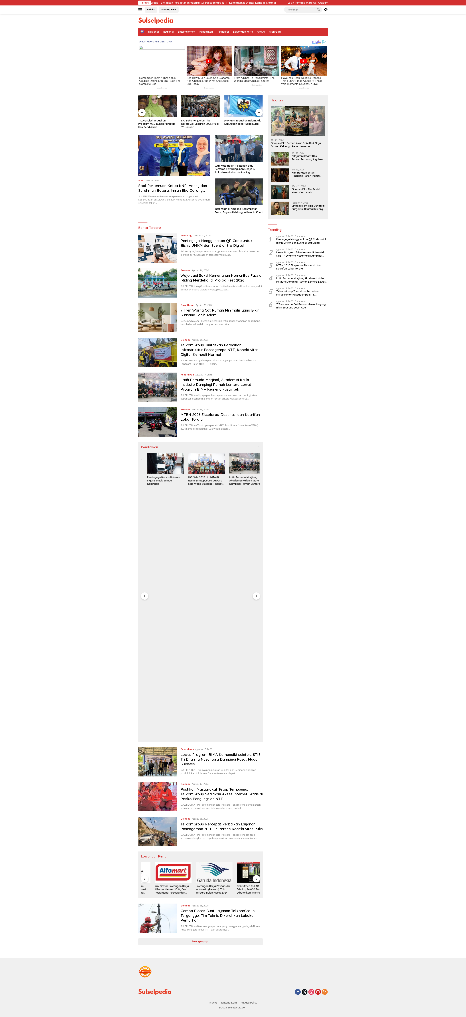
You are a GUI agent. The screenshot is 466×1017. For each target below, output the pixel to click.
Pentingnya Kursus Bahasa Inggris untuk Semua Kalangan (157, 480)
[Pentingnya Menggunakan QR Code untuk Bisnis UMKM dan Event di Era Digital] (157, 248)
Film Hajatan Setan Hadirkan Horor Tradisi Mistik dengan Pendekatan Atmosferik (308, 174)
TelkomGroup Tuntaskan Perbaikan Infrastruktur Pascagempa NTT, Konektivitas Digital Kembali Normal (219, 350)
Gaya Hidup (187, 305)
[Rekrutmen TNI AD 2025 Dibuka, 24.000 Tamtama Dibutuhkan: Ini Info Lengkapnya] (241, 872)
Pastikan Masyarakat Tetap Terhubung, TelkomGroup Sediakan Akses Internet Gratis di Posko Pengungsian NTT (222, 794)
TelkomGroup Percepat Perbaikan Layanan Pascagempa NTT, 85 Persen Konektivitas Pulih (222, 826)
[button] (318, 9)
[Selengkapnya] (258, 447)
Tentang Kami (168, 9)
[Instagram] (311, 992)
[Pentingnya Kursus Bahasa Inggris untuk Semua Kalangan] (159, 463)
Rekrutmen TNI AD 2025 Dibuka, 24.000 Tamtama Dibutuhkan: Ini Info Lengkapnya (238, 889)
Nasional (153, 31)
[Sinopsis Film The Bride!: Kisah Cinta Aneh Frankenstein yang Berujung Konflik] (280, 192)
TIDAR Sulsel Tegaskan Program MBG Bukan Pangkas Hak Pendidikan (156, 124)
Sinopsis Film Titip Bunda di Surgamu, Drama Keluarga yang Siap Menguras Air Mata (308, 207)
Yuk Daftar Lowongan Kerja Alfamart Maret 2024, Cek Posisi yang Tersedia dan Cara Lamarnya (158, 889)
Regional (168, 31)
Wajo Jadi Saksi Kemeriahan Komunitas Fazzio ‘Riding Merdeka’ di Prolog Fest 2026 (221, 277)
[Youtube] (318, 992)
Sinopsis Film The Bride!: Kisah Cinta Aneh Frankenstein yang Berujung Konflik (306, 191)
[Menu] (140, 10)
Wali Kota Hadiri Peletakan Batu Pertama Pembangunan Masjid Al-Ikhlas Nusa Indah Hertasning (235, 169)
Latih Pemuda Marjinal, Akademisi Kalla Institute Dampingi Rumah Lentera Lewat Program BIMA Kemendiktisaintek (304, 2)
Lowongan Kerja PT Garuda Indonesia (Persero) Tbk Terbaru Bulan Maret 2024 (199, 889)
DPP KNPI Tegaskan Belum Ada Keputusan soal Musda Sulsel (242, 122)
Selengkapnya (200, 941)
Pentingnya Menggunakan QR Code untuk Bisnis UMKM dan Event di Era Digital (216, 243)
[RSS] (325, 992)
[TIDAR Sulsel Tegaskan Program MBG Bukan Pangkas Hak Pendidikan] (157, 106)
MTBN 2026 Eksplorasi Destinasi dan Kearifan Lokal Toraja (298, 267)
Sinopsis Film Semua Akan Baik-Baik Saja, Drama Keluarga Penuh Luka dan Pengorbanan (296, 144)
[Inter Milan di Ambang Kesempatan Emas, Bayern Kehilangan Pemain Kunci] (239, 191)
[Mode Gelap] (326, 10)
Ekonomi (185, 270)
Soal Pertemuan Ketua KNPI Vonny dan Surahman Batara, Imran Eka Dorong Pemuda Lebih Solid (172, 190)
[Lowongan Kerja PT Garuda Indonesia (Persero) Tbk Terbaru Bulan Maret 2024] (200, 872)
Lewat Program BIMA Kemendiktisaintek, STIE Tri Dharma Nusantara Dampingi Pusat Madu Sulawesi (220, 759)
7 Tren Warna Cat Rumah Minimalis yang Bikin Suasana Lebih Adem (301, 306)
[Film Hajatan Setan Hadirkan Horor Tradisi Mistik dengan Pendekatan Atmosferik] (280, 175)
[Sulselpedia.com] (155, 20)
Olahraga (275, 31)
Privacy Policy (249, 1002)
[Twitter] (304, 992)
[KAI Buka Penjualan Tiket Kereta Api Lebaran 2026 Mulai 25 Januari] (200, 106)
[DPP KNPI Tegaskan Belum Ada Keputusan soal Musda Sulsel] (243, 106)
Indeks (151, 9)
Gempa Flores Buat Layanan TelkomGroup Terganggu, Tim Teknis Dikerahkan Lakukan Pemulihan (218, 915)
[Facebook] (298, 992)
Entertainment (186, 31)
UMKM (261, 31)
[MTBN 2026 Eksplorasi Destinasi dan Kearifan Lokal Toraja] (157, 422)
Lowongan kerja (243, 31)
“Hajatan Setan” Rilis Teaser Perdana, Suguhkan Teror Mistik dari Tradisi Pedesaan (308, 157)
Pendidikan (206, 31)
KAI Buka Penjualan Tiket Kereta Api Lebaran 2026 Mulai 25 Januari (200, 124)
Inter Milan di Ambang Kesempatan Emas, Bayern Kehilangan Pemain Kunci (238, 210)
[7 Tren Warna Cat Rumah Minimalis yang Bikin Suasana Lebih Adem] (157, 317)
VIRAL (141, 180)
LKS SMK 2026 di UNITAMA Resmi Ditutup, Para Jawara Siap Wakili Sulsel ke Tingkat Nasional (199, 481)
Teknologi (223, 31)
